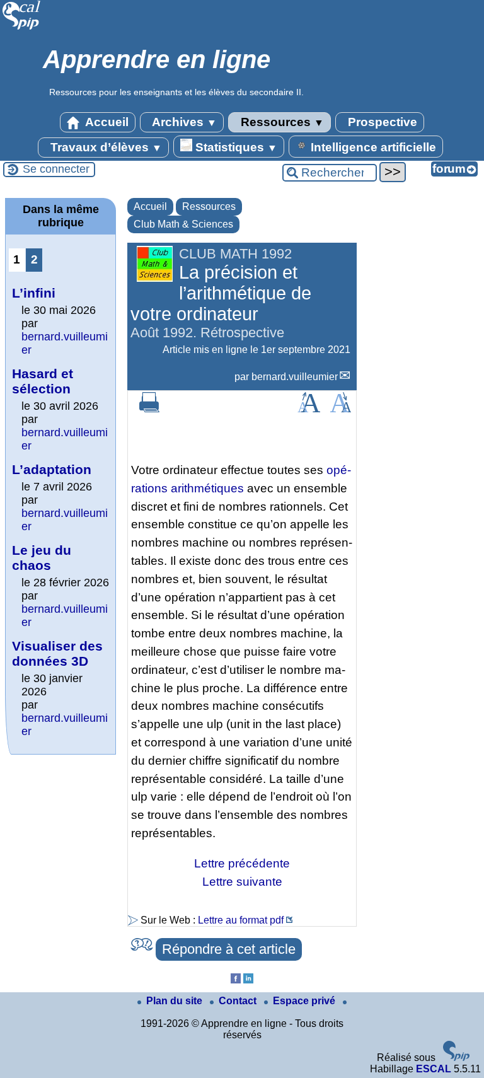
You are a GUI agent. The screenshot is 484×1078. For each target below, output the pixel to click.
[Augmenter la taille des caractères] (308, 408)
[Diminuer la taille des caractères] (340, 408)
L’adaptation (51, 469)
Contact (239, 1000)
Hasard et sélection (42, 381)
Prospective (381, 122)
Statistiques (234, 147)
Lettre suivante (242, 881)
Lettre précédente (242, 863)
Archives (183, 122)
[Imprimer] (149, 408)
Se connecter (56, 169)
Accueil (106, 122)
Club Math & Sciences (183, 224)
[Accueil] (21, 28)
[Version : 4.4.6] (456, 1057)
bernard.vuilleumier (294, 376)
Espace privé (305, 1000)
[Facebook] (236, 980)
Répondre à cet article (229, 949)
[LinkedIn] (248, 980)
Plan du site (175, 1000)
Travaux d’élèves (104, 147)
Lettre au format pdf (241, 920)
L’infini (33, 293)
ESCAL (433, 1069)
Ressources (281, 122)
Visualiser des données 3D (57, 653)
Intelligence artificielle (372, 147)
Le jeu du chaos (41, 557)
